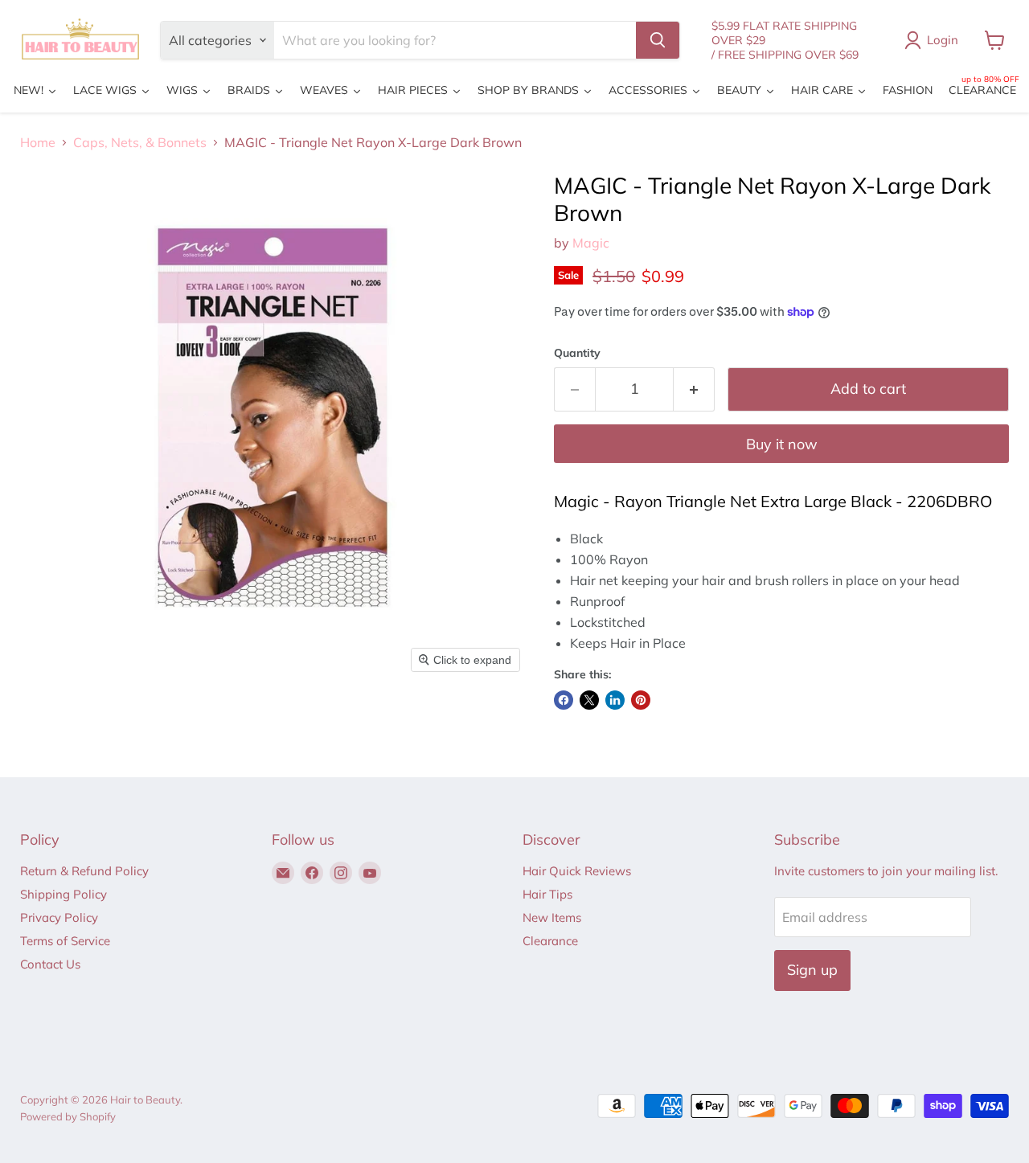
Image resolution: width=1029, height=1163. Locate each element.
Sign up (812, 969)
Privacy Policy (59, 917)
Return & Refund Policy (84, 870)
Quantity (577, 352)
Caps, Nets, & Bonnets (140, 142)
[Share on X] (589, 700)
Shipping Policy (63, 894)
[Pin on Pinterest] (640, 700)
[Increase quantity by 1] (694, 389)
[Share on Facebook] (563, 700)
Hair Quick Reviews (577, 870)
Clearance (550, 940)
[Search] (657, 40)
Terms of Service (65, 940)
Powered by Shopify (68, 1116)
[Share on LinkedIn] (615, 700)
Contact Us (50, 964)
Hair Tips (547, 894)
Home (37, 142)
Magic (590, 243)
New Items (552, 917)
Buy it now (782, 444)
